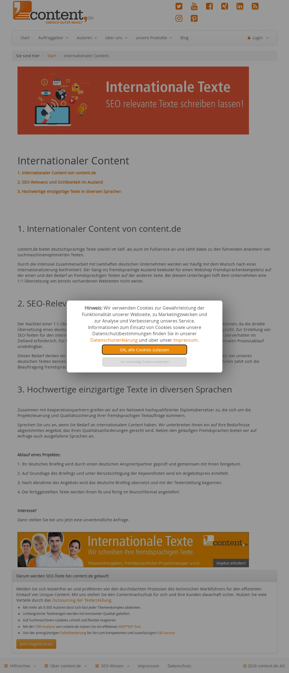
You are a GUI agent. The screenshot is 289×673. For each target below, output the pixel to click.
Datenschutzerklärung (114, 340)
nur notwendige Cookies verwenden (145, 362)
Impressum (185, 340)
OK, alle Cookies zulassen (144, 349)
